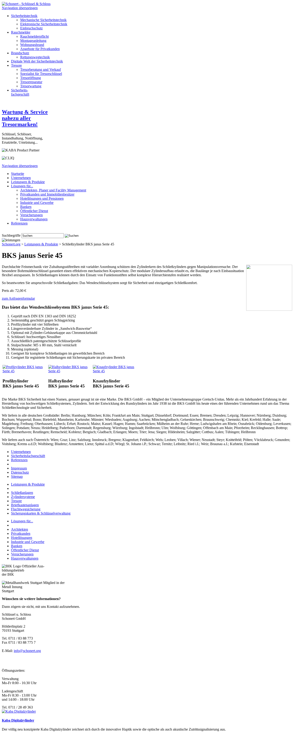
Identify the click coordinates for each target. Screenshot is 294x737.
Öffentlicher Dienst (34, 211)
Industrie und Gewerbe (37, 203)
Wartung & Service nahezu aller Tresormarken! (25, 118)
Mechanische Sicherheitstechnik (43, 20)
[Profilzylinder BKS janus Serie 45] (25, 371)
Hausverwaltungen (34, 219)
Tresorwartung (30, 86)
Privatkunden (20, 533)
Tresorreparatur (31, 82)
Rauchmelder (20, 32)
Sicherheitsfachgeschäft (28, 456)
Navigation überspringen (20, 8)
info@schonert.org (27, 651)
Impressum (19, 468)
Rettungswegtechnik (35, 57)
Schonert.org (11, 244)
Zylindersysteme (23, 497)
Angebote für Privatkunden (40, 49)
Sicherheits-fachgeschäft (20, 92)
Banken (25, 207)
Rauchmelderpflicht (34, 36)
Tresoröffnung (30, 78)
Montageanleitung (33, 41)
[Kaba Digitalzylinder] (19, 711)
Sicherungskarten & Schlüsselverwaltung (41, 513)
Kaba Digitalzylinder (18, 720)
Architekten (19, 529)
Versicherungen (31, 215)
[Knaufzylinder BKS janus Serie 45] (116, 371)
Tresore (16, 65)
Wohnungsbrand (32, 45)
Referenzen (19, 223)
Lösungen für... (22, 186)
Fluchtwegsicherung (25, 509)
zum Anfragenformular (18, 298)
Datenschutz (20, 472)
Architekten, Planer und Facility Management (53, 190)
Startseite (17, 174)
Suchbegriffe (11, 235)
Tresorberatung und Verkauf (40, 69)
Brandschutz (20, 53)
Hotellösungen (21, 538)
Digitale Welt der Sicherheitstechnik (37, 61)
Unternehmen (21, 178)
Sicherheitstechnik (24, 16)
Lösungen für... (22, 521)
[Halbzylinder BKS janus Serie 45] (70, 371)
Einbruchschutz (31, 28)
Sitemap (17, 476)
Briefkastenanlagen (25, 505)
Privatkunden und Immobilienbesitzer (47, 194)
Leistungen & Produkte (28, 182)
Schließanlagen (22, 493)
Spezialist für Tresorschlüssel (41, 74)
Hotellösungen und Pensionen (42, 198)
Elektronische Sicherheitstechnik (43, 24)
